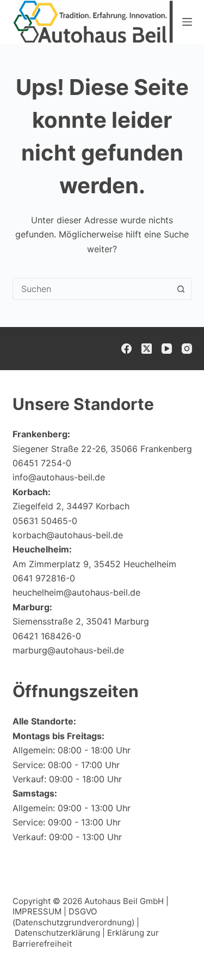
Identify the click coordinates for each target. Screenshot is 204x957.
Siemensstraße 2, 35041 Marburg (81, 621)
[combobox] (92, 289)
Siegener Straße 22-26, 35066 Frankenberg (102, 448)
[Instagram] (187, 348)
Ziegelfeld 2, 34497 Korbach (71, 506)
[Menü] (187, 22)
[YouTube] (167, 348)
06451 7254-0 (42, 462)
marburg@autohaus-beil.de (68, 650)
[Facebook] (126, 348)
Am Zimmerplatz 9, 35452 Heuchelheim (94, 563)
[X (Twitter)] (146, 348)
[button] (169, 927)
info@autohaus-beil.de (59, 477)
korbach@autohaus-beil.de (68, 535)
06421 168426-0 (47, 636)
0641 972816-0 (44, 578)
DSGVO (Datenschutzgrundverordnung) (73, 917)
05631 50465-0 (45, 520)
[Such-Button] (181, 288)
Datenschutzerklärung (57, 933)
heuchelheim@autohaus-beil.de (76, 592)
